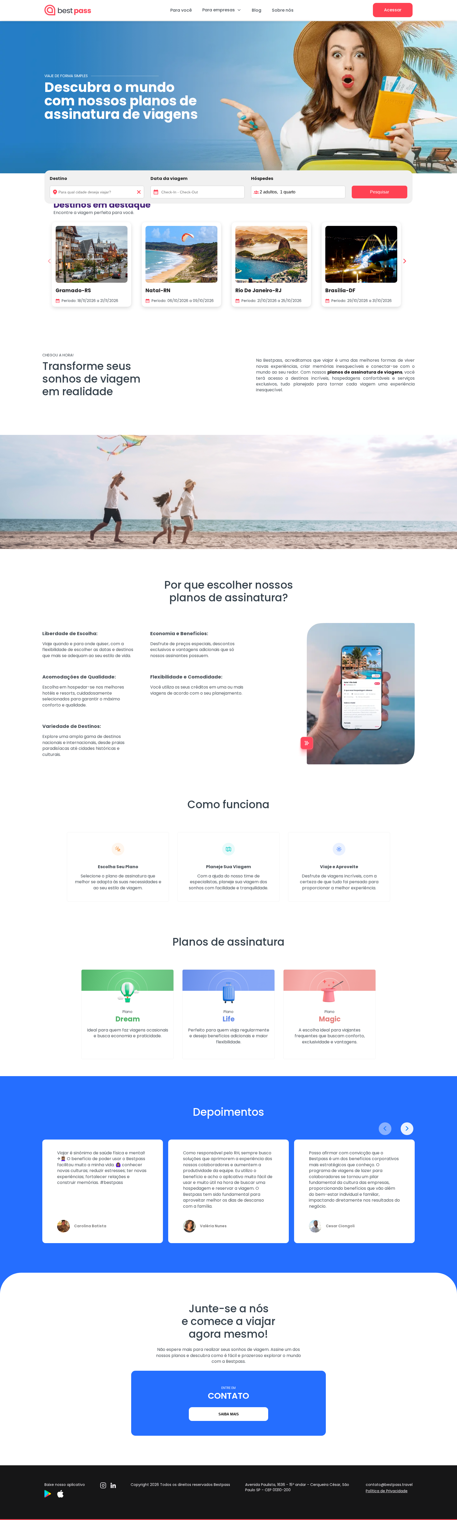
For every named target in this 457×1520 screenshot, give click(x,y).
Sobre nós (283, 10)
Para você (181, 10)
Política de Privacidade (387, 1491)
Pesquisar (379, 192)
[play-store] (50, 1496)
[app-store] (63, 1496)
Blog (256, 10)
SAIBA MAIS (228, 1414)
